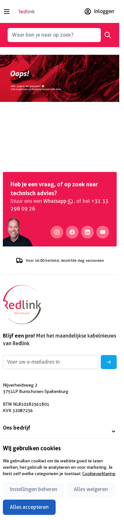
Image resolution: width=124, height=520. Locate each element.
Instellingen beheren (33, 489)
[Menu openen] (6, 11)
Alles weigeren (91, 489)
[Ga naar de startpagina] (26, 11)
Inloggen (104, 11)
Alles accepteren (29, 507)
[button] (60, 431)
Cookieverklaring (98, 473)
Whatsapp (55, 201)
